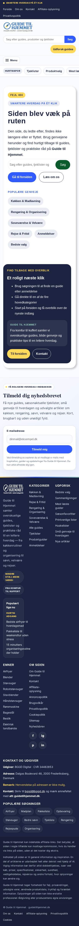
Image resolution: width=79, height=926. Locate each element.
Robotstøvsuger (13, 689)
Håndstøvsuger (12, 700)
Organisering (32, 828)
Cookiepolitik (37, 714)
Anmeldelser (46, 233)
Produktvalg (54, 71)
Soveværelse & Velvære (27, 222)
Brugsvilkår (36, 702)
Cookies (7, 919)
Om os (19, 9)
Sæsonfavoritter (65, 513)
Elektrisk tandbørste (10, 726)
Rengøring (67, 819)
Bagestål (8, 712)
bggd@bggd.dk (35, 791)
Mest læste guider (62, 505)
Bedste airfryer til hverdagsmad (17, 623)
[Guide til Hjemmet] (18, 27)
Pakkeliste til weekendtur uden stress (17, 635)
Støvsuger (9, 683)
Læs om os (51, 177)
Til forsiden (19, 353)
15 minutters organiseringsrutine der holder (18, 648)
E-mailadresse (16, 430)
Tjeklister (33, 71)
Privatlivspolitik (12, 15)
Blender (8, 677)
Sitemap (34, 720)
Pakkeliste (44, 811)
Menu (13, 60)
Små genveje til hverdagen (64, 533)
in (42, 745)
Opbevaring (63, 811)
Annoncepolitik (38, 697)
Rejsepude (12, 828)
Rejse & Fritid (20, 233)
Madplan (26, 811)
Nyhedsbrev (37, 726)
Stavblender (10, 694)
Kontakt (30, 9)
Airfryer (7, 671)
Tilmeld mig (39, 449)
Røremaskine (11, 706)
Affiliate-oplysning (49, 9)
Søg (70, 39)
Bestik (7, 718)
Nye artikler (62, 541)
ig (42, 735)
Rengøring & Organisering (28, 212)
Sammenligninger (66, 498)
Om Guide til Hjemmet (36, 673)
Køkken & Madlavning (25, 201)
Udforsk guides (63, 49)
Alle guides (36, 527)
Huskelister (62, 525)
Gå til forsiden (22, 177)
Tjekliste (49, 819)
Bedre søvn (31, 819)
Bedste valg (19, 244)
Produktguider (38, 539)
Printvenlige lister (66, 519)
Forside (7, 9)
